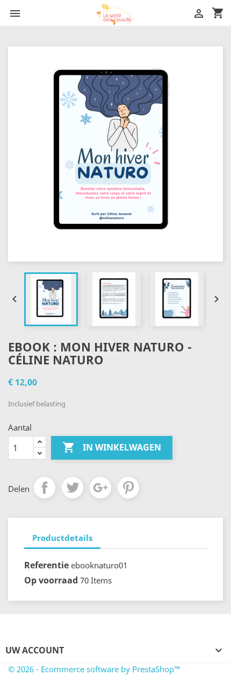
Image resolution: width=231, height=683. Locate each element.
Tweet (72, 487)
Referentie (46, 565)
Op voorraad (51, 580)
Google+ (100, 487)
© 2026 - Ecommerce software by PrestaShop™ (94, 669)
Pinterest (128, 487)
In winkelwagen (111, 447)
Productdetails (62, 537)
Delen (44, 487)
